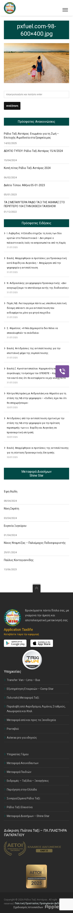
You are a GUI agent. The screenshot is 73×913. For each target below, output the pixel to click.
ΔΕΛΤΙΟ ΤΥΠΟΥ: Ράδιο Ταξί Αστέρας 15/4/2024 (33, 150)
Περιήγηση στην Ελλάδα (22, 789)
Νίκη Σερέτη (11, 508)
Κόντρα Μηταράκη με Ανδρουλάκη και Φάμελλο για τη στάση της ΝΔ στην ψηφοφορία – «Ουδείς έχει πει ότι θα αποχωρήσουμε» (37, 398)
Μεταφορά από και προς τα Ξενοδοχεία (31, 720)
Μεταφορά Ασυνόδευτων (23, 763)
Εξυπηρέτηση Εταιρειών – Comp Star (30, 688)
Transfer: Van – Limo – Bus (23, 680)
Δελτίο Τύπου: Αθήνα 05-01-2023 (24, 185)
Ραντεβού (13, 728)
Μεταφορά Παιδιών (19, 771)
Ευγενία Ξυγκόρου (15, 525)
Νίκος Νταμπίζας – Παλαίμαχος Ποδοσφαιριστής (35, 542)
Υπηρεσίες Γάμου (18, 754)
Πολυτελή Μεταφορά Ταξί (23, 697)
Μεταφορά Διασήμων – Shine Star (28, 816)
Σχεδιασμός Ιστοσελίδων (28, 907)
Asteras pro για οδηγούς (22, 737)
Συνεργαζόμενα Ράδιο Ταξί (23, 798)
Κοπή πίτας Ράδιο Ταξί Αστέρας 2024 (27, 168)
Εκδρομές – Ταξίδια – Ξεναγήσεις (28, 780)
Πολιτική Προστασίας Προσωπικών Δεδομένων (41, 903)
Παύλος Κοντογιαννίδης (19, 560)
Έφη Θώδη (10, 491)
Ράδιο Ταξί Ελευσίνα (20, 807)
